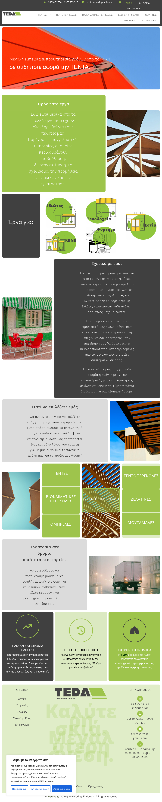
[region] (41, 775)
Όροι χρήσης (95, 786)
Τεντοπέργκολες (66, 15)
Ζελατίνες (151, 15)
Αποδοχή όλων (61, 789)
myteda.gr (53, 796)
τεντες (61, 473)
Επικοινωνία (133, 8)
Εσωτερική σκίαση (128, 15)
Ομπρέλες (129, 20)
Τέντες (42, 15)
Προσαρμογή (19, 789)
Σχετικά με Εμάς (22, 718)
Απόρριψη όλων (40, 789)
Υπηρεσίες (22, 705)
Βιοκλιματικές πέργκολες (97, 15)
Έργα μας (144, 3)
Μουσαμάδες (148, 20)
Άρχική (130, 3)
